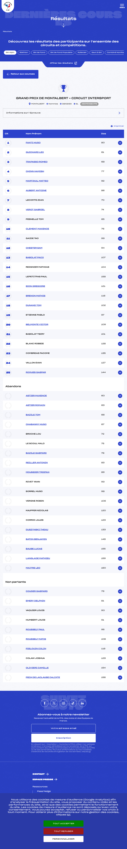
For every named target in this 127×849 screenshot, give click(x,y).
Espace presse (43, 780)
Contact (39, 774)
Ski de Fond (39, 52)
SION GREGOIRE (35, 286)
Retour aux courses (23, 74)
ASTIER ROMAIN (35, 405)
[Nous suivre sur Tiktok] (73, 703)
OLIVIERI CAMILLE (37, 668)
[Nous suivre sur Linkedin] (82, 703)
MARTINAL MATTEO (37, 181)
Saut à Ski (97, 52)
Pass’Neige (44, 791)
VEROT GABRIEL (35, 210)
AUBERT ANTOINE (36, 191)
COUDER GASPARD (37, 591)
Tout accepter (63, 823)
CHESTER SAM (34, 248)
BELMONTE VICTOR (37, 325)
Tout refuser (63, 831)
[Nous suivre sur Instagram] (63, 703)
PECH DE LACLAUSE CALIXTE (43, 677)
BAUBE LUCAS (34, 549)
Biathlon (24, 52)
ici (90, 751)
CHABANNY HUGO (36, 424)
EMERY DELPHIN (35, 601)
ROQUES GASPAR (36, 372)
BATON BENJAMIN (36, 539)
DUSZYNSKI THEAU (37, 530)
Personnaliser (63, 839)
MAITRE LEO (33, 568)
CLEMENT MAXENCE (37, 229)
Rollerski (82, 52)
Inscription (63, 738)
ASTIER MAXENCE (36, 396)
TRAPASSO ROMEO (36, 162)
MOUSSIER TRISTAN (37, 472)
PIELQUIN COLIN (36, 649)
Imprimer (119, 126)
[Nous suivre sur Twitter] (54, 703)
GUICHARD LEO (35, 152)
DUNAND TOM (33, 305)
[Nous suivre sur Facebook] (44, 703)
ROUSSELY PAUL (35, 630)
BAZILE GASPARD (36, 453)
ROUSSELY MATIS (36, 639)
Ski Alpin (10, 52)
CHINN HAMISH (35, 171)
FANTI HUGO (33, 143)
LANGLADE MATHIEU (38, 558)
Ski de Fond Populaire (61, 52)
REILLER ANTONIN (37, 463)
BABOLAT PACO (35, 258)
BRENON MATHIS (35, 296)
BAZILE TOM (33, 415)
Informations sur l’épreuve (23, 113)
